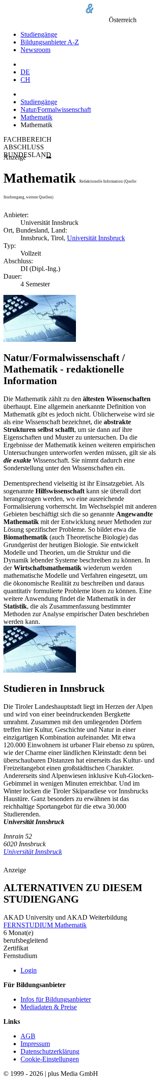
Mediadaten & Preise (48, 1007)
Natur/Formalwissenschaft (55, 109)
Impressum (35, 1043)
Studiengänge (38, 34)
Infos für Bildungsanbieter (55, 999)
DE (25, 72)
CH (25, 79)
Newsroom (35, 49)
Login (28, 970)
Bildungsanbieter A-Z (49, 42)
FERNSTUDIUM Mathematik (45, 925)
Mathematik (36, 117)
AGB (27, 1036)
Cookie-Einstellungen (49, 1059)
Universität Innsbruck (96, 238)
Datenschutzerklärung (49, 1051)
